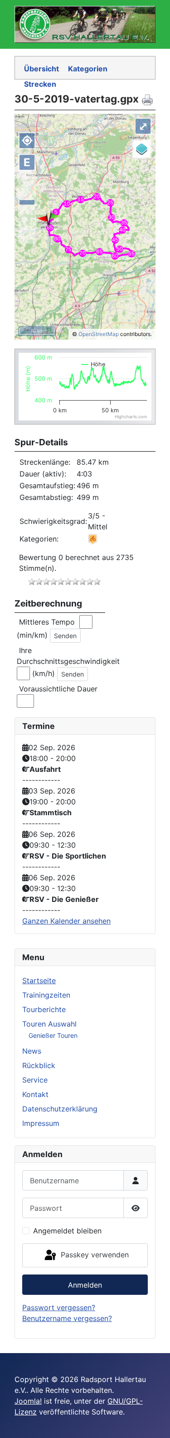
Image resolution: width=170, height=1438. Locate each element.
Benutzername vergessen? (67, 1318)
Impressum (40, 1123)
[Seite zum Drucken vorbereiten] (148, 99)
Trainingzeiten (46, 994)
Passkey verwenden (93, 1254)
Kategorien (87, 68)
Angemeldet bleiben (67, 1230)
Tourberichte (44, 1009)
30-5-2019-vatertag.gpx (77, 99)
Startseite (39, 980)
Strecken (40, 84)
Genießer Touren (53, 1035)
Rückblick (38, 1065)
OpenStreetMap (98, 334)
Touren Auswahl (49, 1023)
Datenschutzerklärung (59, 1108)
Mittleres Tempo (48, 621)
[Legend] (142, 149)
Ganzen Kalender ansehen (66, 920)
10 (97, 581)
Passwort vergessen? (58, 1307)
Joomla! (28, 1400)
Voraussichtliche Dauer (58, 688)
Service (35, 1079)
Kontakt (35, 1094)
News (31, 1050)
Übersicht (41, 68)
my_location (27, 140)
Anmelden (85, 1284)
